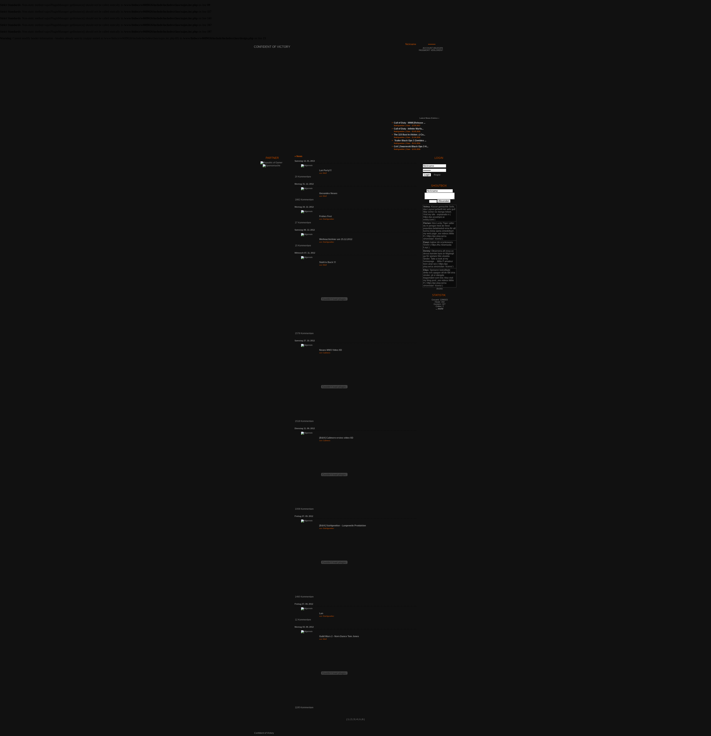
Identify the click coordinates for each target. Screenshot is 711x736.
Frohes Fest (325, 216)
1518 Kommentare (304, 421)
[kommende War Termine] (451, 139)
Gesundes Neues (328, 193)
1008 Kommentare (304, 509)
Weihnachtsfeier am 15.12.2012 (335, 239)
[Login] (451, 45)
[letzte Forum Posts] (451, 129)
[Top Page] (453, 726)
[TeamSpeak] (431, 94)
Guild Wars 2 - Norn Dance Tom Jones (339, 636)
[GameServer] (424, 94)
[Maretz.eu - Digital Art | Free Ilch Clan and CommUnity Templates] (440, 732)
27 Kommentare (303, 222)
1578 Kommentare (304, 333)
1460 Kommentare (304, 596)
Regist (437, 175)
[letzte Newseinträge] (451, 121)
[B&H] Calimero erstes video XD (336, 438)
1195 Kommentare (304, 707)
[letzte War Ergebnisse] (451, 148)
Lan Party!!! (325, 170)
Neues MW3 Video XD (330, 350)
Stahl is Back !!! (327, 262)
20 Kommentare (303, 176)
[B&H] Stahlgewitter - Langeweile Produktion (342, 525)
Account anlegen (433, 48)
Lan (321, 613)
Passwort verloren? (431, 50)
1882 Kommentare (304, 199)
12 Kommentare (303, 619)
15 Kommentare (303, 245)
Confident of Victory (272, 46)
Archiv (439, 288)
